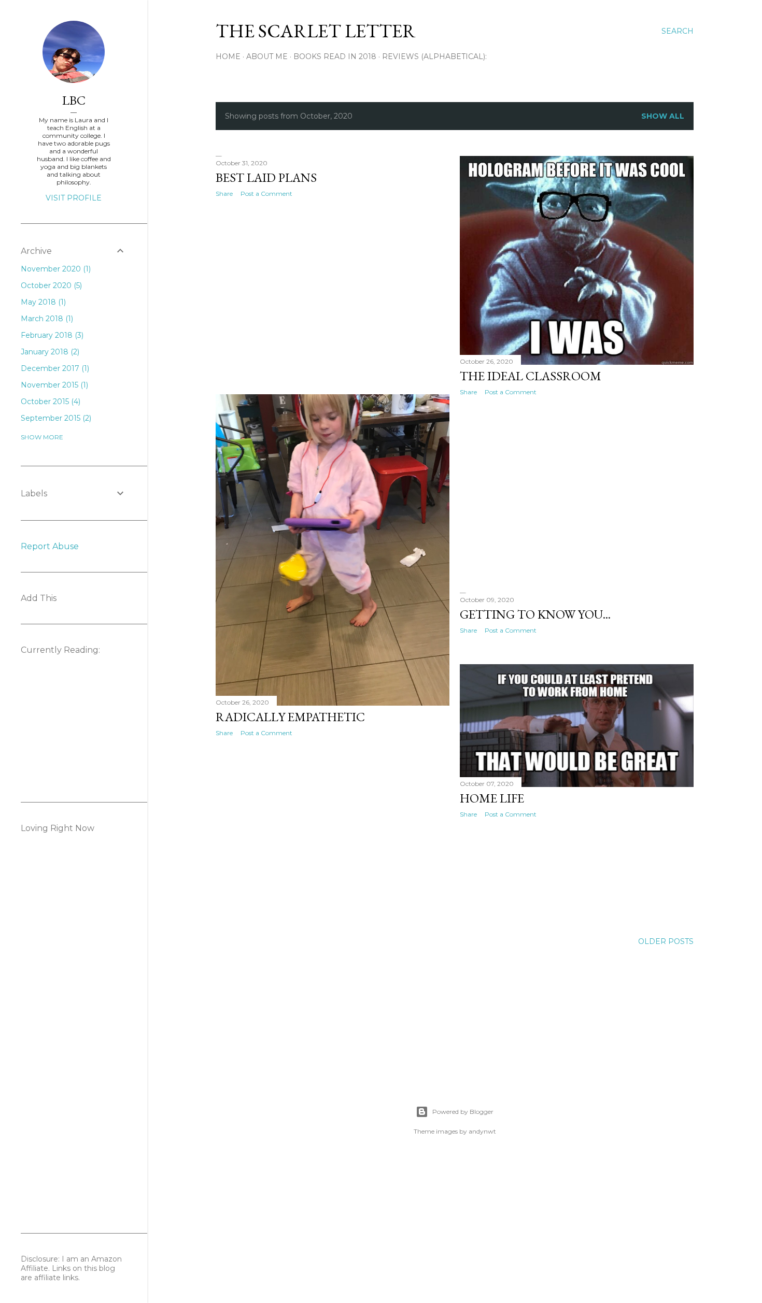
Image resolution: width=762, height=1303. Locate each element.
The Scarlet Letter (316, 31)
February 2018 (51, 335)
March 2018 (46, 318)
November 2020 (55, 269)
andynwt (482, 1131)
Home (228, 56)
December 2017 (54, 368)
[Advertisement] (332, 295)
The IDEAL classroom (530, 376)
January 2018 (49, 351)
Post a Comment (266, 193)
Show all (662, 116)
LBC (74, 100)
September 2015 (55, 418)
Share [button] (224, 193)
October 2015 (49, 401)
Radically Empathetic (290, 717)
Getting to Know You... (535, 614)
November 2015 (53, 385)
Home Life (492, 798)
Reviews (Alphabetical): (434, 56)
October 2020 (50, 285)
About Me (267, 56)
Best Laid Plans (266, 177)
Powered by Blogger (462, 1111)
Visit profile (74, 198)
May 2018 (42, 302)
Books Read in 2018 (334, 56)
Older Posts (666, 941)
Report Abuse (50, 546)
